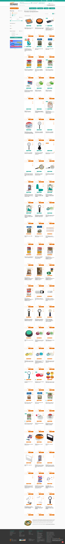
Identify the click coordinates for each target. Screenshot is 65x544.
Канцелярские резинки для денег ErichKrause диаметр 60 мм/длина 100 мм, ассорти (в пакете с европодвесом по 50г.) (39, 487)
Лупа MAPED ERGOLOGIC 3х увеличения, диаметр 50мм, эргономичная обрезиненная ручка (28, 50)
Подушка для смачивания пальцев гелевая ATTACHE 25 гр (50, 340)
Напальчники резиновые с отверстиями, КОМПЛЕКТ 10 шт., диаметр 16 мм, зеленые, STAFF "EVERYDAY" (39, 195)
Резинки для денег (27, 15)
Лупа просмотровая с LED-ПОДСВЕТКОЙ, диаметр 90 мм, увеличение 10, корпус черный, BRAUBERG (50, 507)
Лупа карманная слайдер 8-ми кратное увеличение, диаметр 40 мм (39, 299)
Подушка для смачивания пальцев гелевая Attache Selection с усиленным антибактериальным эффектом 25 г (39, 362)
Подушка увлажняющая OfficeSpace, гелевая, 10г (38, 90)
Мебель (38, 541)
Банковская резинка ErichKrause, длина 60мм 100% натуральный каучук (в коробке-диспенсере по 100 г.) (29, 174)
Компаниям (41, 8)
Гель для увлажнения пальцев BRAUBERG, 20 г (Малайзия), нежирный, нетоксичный (49, 424)
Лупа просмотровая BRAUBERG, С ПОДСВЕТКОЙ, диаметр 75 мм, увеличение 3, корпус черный (39, 320)
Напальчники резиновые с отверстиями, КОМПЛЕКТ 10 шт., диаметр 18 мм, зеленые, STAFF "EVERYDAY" (29, 216)
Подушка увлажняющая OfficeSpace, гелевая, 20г (49, 90)
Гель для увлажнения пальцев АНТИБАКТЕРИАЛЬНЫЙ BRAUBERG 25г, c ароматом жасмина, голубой (29, 133)
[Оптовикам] (50, 8)
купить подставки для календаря (50, 524)
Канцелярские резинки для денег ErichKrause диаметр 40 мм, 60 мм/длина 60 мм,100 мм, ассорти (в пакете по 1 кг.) (29, 487)
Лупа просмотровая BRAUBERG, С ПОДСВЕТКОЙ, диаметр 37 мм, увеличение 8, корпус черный (29, 320)
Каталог (28, 10)
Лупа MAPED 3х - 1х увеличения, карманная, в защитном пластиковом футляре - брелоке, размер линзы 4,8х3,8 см (50, 29)
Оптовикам (52, 8)
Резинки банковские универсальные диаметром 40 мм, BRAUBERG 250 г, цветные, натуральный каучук (50, 258)
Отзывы (47, 8)
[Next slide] (21, 44)
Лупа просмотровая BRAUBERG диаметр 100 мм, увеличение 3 (39, 132)
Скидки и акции (33, 8)
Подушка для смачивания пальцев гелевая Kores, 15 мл (39, 382)
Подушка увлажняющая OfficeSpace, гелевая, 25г (28, 111)
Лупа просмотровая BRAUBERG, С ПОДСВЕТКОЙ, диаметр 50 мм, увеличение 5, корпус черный (39, 216)
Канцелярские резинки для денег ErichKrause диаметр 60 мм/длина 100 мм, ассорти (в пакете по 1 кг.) (50, 466)
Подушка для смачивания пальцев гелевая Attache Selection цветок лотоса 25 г (50, 362)
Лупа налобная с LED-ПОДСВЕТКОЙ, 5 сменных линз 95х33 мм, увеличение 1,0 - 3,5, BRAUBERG (50, 487)
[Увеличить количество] (27, 36)
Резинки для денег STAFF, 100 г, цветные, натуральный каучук (50, 403)
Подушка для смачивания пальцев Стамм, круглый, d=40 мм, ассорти (50, 382)
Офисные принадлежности (33, 10)
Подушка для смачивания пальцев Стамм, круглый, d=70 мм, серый (39, 28)
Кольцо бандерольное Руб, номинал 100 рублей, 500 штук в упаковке (50, 237)
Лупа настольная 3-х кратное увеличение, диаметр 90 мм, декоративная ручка (39, 174)
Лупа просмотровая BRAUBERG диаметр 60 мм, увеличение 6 (49, 132)
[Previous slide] (11, 44)
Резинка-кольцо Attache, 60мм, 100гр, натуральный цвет (28, 403)
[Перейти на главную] (14, 5)
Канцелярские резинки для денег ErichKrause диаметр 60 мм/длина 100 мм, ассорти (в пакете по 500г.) (39, 466)
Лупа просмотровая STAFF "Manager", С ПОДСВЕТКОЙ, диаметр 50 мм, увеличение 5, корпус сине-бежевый (49, 320)
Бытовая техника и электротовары (40, 533)
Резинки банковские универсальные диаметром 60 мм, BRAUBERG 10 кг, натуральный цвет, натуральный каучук (29, 278)
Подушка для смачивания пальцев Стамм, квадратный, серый (29, 28)
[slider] (10, 20)
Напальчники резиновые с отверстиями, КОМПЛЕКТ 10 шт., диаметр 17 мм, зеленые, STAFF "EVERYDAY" (50, 195)
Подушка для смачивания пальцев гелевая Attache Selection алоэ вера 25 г (50, 216)
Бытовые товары (39, 534)
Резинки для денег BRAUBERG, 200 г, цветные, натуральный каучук (29, 70)
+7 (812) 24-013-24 (42, 2)
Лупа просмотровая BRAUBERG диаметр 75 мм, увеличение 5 (28, 153)
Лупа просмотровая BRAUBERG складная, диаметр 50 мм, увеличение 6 (39, 154)
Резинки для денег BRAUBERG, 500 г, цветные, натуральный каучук (29, 257)
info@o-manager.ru (42, 3)
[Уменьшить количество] (25, 36)
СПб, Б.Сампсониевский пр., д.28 (25, 3)
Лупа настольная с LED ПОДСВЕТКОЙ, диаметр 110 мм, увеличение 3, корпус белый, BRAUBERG (39, 507)
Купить (31, 36)
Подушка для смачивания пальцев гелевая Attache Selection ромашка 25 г (29, 362)
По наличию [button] (46, 13)
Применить (16, 37)
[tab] (15, 48)
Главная (25, 10)
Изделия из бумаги (40, 535)
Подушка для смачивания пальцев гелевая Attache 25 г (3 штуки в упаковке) (39, 341)
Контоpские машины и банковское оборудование (41, 540)
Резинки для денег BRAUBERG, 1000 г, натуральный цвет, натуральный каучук (39, 258)
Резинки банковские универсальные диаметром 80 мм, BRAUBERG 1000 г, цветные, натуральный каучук (29, 299)
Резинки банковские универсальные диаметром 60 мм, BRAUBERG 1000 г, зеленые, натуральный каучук (50, 278)
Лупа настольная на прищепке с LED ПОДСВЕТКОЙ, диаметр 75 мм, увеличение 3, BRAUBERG (29, 507)
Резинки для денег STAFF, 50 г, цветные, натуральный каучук (49, 70)
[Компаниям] (38, 8)
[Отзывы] (44, 8)
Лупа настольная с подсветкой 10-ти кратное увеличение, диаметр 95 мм (50, 174)
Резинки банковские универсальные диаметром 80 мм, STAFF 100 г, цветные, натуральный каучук (50, 112)
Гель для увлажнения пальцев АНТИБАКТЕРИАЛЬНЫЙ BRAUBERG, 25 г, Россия (39, 112)
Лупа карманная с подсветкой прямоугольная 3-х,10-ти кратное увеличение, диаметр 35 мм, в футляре (50, 299)
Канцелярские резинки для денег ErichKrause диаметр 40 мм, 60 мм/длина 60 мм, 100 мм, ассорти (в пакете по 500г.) (29, 195)
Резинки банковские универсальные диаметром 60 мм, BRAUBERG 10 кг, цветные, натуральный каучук (39, 278)
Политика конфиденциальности (32, 539)
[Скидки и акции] (30, 8)
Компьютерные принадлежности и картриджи (40, 537)
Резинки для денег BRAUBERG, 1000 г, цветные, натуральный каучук (39, 70)
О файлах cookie (31, 540)
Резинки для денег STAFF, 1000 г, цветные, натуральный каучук (29, 423)
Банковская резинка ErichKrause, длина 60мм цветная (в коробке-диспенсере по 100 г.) (29, 91)
